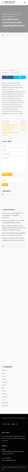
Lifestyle (4, 385)
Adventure (4, 370)
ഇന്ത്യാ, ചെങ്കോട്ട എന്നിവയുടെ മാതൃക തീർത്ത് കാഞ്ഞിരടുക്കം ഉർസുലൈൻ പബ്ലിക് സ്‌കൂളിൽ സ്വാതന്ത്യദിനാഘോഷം (14, 228)
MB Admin (5, 72)
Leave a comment (16, 72)
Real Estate (4, 394)
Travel (3, 399)
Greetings (4, 379)
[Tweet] (20, 77)
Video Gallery (5, 405)
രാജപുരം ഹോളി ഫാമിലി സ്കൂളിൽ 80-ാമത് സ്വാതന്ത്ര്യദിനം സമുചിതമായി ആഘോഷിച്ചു (12, 215)
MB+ (3, 388)
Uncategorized (5, 402)
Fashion (3, 376)
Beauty (3, 373)
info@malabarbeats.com (10, 460)
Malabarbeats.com (9, 2)
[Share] (8, 77)
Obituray (4, 391)
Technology (4, 396)
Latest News (15, 70)
